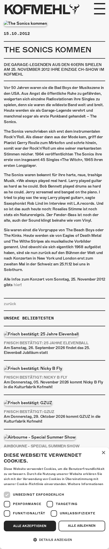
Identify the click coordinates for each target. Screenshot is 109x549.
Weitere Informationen (85, 484)
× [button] (103, 453)
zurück (10, 304)
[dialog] (54, 498)
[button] (54, 540)
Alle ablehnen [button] (82, 526)
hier (17, 285)
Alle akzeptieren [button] (29, 526)
